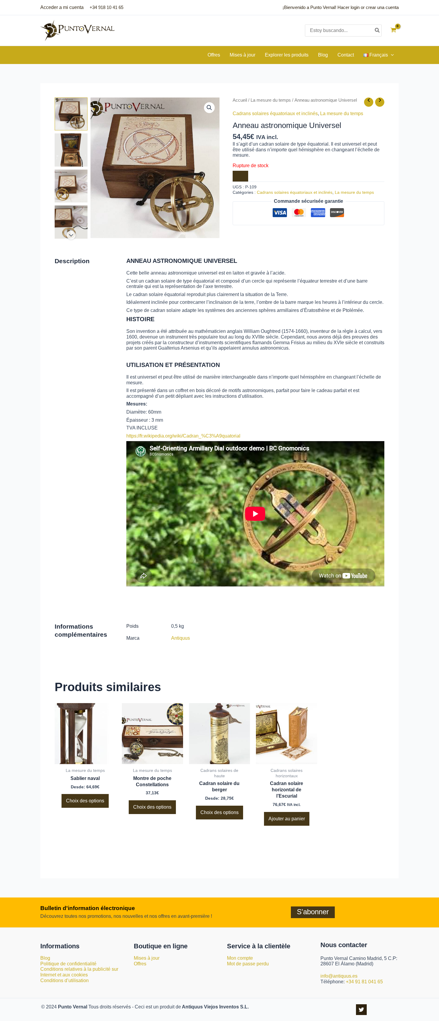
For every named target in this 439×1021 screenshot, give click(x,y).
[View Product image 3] (71, 186)
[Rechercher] (377, 30)
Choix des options (85, 800)
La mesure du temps (271, 100)
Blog (45, 958)
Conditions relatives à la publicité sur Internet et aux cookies (79, 972)
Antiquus (180, 638)
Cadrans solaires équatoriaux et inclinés (275, 113)
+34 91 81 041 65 (364, 981)
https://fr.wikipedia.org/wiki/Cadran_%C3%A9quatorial (183, 435)
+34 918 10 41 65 (106, 7)
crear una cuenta (382, 7)
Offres (140, 963)
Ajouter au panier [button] (286, 818)
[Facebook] (361, 1009)
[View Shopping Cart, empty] (393, 30)
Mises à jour (146, 958)
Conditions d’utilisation (64, 980)
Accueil (240, 100)
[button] (391, 55)
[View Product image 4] (71, 222)
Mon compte (240, 958)
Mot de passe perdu (248, 963)
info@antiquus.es (338, 976)
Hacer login (348, 7)
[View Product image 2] (71, 150)
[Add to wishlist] (240, 176)
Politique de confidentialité (68, 963)
